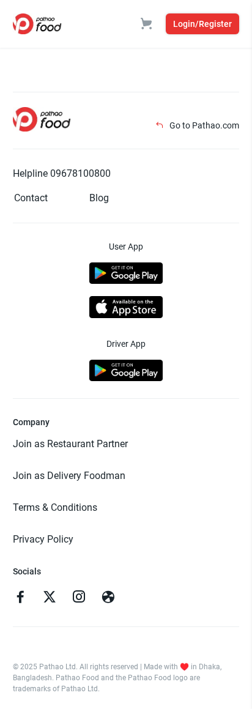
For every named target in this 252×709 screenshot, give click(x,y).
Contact (31, 198)
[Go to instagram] (79, 598)
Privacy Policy (43, 539)
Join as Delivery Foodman (69, 475)
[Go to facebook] (20, 598)
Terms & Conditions (55, 507)
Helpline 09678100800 (62, 173)
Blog (99, 198)
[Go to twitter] (49, 598)
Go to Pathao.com (203, 125)
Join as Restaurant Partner (70, 444)
